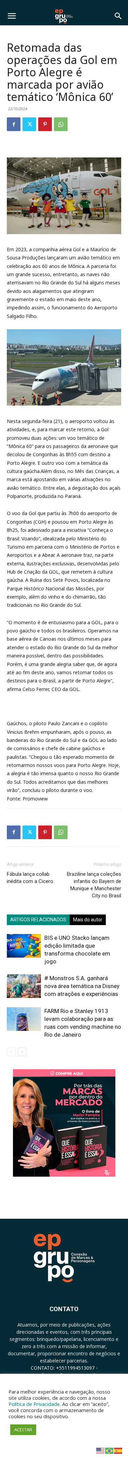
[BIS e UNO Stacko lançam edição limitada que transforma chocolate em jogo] (24, 946)
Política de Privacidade (34, 1403)
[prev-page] (11, 1052)
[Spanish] (118, 1450)
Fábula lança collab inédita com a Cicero (30, 877)
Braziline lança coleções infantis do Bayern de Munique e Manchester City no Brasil (94, 885)
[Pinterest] (45, 124)
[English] (100, 1450)
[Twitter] (29, 124)
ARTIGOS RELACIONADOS (38, 919)
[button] (12, 16)
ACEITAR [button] (23, 1429)
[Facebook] (13, 124)
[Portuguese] (109, 1450)
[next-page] (22, 1052)
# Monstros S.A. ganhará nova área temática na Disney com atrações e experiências (81, 986)
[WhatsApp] (61, 124)
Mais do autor (87, 919)
